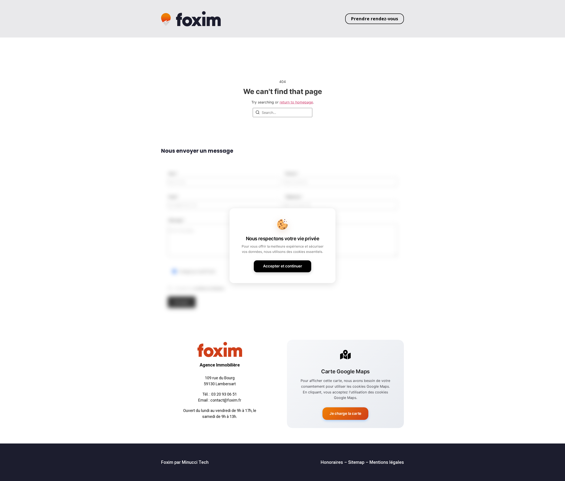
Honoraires (332, 462)
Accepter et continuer (282, 266)
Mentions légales (386, 462)
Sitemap (356, 462)
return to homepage (296, 102)
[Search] (257, 113)
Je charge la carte (345, 413)
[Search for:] (282, 112)
